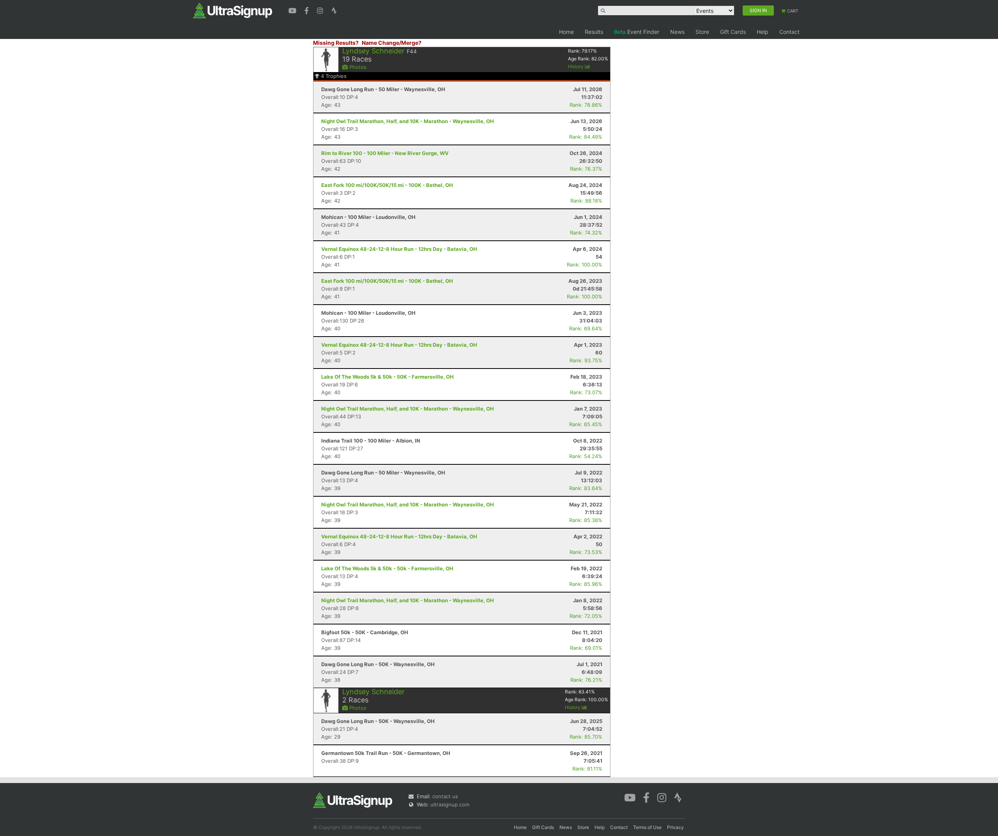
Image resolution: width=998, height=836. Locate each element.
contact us (445, 796)
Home (566, 31)
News (677, 31)
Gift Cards (733, 31)
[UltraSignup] (232, 10)
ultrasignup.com (449, 804)
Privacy (675, 827)
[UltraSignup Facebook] (307, 10)
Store (702, 31)
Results (594, 31)
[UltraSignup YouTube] (293, 10)
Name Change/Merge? (391, 42)
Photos (357, 67)
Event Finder (636, 31)
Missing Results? (336, 42)
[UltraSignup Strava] (334, 10)
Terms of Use (647, 827)
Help (762, 31)
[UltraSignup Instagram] (321, 10)
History (576, 66)
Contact (789, 31)
